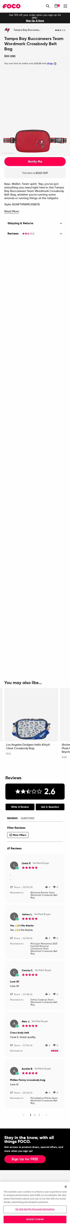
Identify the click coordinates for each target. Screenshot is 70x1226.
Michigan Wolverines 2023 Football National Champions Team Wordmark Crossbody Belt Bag (44, 949)
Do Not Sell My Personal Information (35, 1209)
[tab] (20, 806)
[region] (35, 1204)
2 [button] (21, 153)
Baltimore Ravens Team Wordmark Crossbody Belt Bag (44, 895)
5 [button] (61, 153)
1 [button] (8, 153)
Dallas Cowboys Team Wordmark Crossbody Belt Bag (44, 1002)
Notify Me (35, 162)
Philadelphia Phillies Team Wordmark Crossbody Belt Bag (44, 1100)
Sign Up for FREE (25, 1159)
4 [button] (48, 153)
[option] (35, 18)
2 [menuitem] (35, 1115)
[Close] (66, 1187)
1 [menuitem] (30, 1115)
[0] (56, 6)
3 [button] (35, 153)
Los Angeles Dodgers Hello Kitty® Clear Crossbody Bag (28, 746)
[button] (16, 887)
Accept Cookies (35, 1219)
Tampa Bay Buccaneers (28, 30)
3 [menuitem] (39, 1115)
